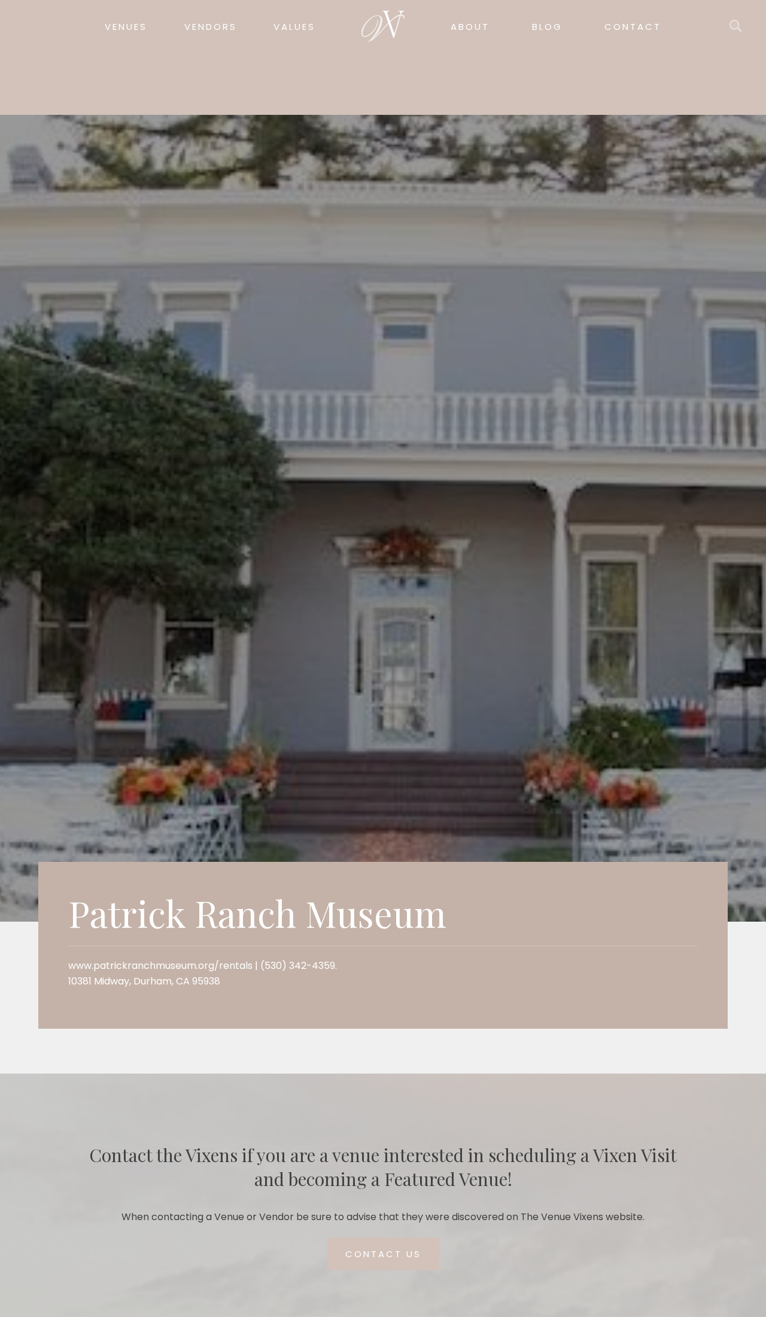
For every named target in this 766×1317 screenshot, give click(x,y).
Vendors (210, 26)
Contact (632, 26)
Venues (126, 26)
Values (294, 26)
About (470, 26)
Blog (547, 26)
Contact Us (383, 1254)
